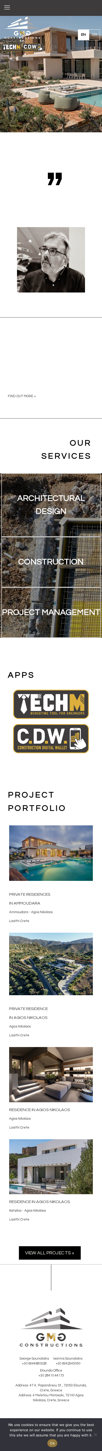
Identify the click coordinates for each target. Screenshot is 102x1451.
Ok (52, 1443)
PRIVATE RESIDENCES (29, 894)
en (83, 34)
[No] (95, 1434)
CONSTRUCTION (51, 562)
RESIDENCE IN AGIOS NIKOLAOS (39, 1202)
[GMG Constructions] (51, 7)
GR (94, 34)
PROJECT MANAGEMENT (51, 612)
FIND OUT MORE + (22, 396)
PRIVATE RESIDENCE (28, 1009)
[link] (51, 704)
